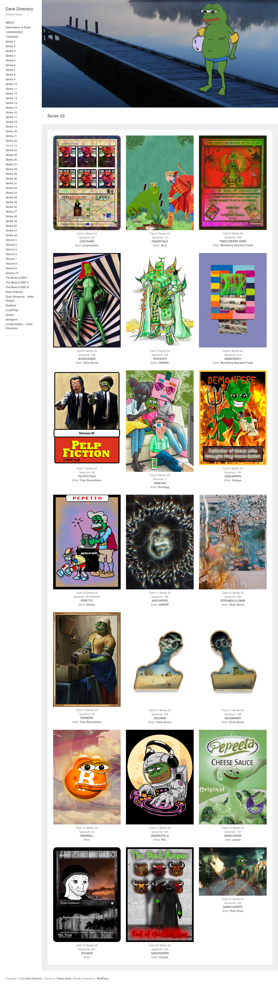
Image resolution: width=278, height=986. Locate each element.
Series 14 (11, 103)
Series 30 (11, 178)
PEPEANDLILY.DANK (233, 600)
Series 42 (11, 235)
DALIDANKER (233, 718)
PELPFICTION (87, 476)
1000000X (12, 37)
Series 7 (11, 70)
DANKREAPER (160, 953)
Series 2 (11, 46)
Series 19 (11, 126)
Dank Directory (19, 9)
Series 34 (11, 197)
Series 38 (11, 216)
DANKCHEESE (233, 835)
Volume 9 (11, 268)
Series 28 (11, 169)
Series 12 (11, 93)
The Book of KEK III (17, 287)
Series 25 (11, 155)
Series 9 (11, 79)
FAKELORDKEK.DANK (233, 241)
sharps (10, 315)
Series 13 (11, 98)
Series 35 (11, 202)
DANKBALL (87, 835)
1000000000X (14, 32)
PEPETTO (87, 600)
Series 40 (11, 226)
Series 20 (11, 131)
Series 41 (11, 230)
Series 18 (11, 122)
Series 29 (11, 174)
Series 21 (11, 136)
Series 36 (11, 207)
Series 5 (11, 60)
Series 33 (11, 192)
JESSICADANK (87, 359)
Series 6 (11, 65)
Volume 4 (11, 244)
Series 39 (11, 221)
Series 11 (11, 89)
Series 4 (11, 55)
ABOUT (10, 22)
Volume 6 (11, 254)
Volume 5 (11, 249)
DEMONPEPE (232, 476)
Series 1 (11, 41)
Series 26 (11, 159)
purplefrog (12, 310)
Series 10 (11, 84)
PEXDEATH (160, 359)
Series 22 (11, 140)
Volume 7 (11, 259)
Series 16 (11, 112)
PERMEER (86, 718)
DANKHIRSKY (232, 359)
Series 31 (11, 183)
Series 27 (11, 164)
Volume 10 (12, 273)
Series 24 (11, 150)
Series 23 (11, 145)
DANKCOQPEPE (233, 907)
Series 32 (11, 188)
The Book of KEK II (17, 282)
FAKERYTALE (160, 241)
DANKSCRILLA (160, 835)
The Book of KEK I (17, 277)
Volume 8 (11, 263)
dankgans (11, 319)
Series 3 (11, 51)
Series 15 (11, 107)
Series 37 (11, 211)
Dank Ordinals (14, 292)
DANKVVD (160, 483)
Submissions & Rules (18, 27)
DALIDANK (160, 718)
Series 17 (11, 117)
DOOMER (87, 953)
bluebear (11, 305)
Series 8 (11, 74)
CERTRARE (87, 241)
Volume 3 (11, 240)
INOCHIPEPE (160, 600)
